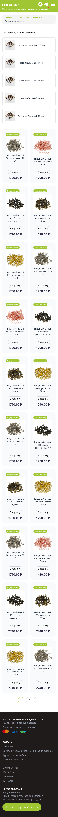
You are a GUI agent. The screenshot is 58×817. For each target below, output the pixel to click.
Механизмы (8, 746)
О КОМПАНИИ (10, 767)
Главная (8, 17)
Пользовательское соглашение (19, 727)
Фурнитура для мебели (14, 755)
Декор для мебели (34, 17)
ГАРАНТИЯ (7, 776)
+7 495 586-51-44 (12, 789)
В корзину (15, 171)
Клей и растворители (13, 759)
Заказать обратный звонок (22, 807)
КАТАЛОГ (8, 742)
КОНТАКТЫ (8, 780)
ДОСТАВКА (8, 772)
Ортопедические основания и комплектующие (27, 750)
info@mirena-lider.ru (13, 792)
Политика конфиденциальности (19, 722)
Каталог (19, 17)
